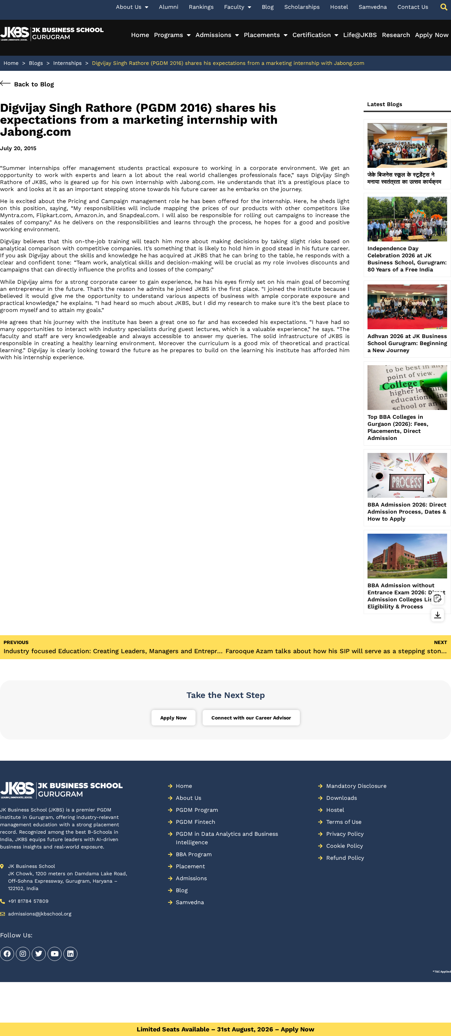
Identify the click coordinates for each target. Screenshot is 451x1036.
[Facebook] (7, 954)
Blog (268, 7)
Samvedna (373, 7)
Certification (311, 34)
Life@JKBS (360, 34)
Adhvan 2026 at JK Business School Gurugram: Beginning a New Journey (407, 343)
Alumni (168, 7)
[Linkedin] (70, 954)
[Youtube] (55, 954)
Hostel (339, 7)
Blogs (36, 63)
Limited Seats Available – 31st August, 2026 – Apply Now (225, 1029)
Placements (262, 34)
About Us (128, 7)
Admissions (213, 34)
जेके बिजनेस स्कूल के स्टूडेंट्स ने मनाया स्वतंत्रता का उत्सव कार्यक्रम (404, 178)
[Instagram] (23, 954)
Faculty (234, 7)
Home (140, 34)
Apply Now (432, 34)
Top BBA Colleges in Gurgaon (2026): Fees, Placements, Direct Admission (397, 427)
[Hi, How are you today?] (428, 1015)
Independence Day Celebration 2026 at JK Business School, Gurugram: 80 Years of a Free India (407, 259)
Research (396, 34)
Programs (168, 34)
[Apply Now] (437, 598)
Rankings (201, 7)
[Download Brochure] (437, 615)
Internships (67, 63)
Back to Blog (34, 84)
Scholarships (302, 7)
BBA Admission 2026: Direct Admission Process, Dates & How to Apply (406, 511)
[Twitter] (39, 954)
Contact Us (412, 7)
